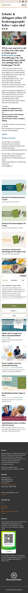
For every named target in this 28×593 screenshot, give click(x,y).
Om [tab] (23, 280)
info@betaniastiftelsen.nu (8, 485)
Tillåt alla (14, 305)
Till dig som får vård (8, 138)
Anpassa (13, 310)
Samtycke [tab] (5, 280)
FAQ (2, 509)
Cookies (3, 513)
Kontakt (3, 494)
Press (2, 503)
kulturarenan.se (9, 55)
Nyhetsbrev (4, 508)
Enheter (4, 134)
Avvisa (14, 315)
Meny (24, 5)
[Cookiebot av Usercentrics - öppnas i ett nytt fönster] (20, 276)
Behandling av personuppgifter (10, 511)
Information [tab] (14, 280)
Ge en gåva (4, 506)
